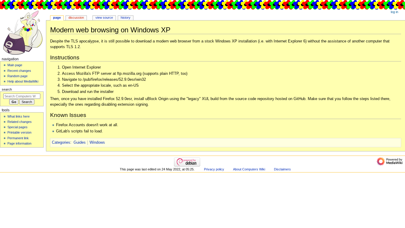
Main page (14, 65)
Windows (97, 142)
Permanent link (18, 138)
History (125, 17)
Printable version (19, 132)
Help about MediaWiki (22, 81)
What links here (18, 116)
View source (104, 17)
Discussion (76, 17)
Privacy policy (214, 169)
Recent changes (19, 70)
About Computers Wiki (249, 169)
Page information (19, 143)
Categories (61, 142)
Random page (17, 76)
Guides (80, 142)
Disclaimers (282, 169)
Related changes (19, 122)
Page (57, 17)
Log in (394, 12)
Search (7, 89)
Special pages (17, 127)
